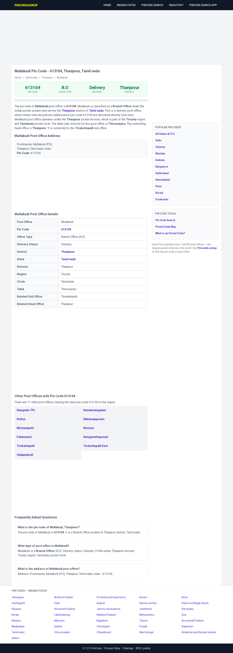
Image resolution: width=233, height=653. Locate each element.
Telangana (18, 597)
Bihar (185, 597)
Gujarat (101, 603)
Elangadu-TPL (26, 410)
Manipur (16, 620)
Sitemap (128, 648)
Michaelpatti (25, 428)
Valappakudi (25, 455)
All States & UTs (165, 133)
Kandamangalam (94, 410)
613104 (66, 229)
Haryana (16, 608)
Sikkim (15, 638)
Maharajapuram (93, 419)
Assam (143, 597)
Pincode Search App (203, 5)
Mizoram (59, 620)
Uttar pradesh (62, 632)
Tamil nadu (96, 110)
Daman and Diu (148, 603)
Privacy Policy (112, 648)
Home (107, 5)
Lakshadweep (62, 614)
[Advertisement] (116, 35)
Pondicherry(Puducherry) (111, 597)
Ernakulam (161, 199)
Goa (184, 614)
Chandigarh (103, 626)
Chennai (160, 146)
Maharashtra (146, 614)
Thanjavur (68, 110)
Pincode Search (152, 5)
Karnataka (187, 608)
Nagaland (102, 620)
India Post (176, 5)
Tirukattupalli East (95, 446)
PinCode (96, 648)
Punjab (143, 626)
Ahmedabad (162, 179)
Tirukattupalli (26, 446)
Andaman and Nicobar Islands (199, 632)
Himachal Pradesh (64, 608)
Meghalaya (18, 626)
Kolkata (160, 160)
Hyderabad (162, 173)
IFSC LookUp (143, 648)
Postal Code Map (165, 226)
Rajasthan (187, 626)
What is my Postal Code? (170, 233)
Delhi (158, 140)
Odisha (58, 626)
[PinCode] (26, 5)
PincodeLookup (207, 248)
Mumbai (160, 153)
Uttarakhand (104, 632)
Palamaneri (24, 437)
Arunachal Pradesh (193, 620)
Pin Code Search (165, 220)
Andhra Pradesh (63, 597)
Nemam (88, 428)
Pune (158, 186)
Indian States (126, 5)
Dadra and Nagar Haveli (195, 603)
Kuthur (21, 419)
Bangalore (161, 166)
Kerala (159, 192)
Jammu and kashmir (109, 608)
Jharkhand (145, 608)
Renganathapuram (95, 437)
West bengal (146, 632)
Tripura (143, 620)
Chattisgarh (18, 603)
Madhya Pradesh (106, 614)
